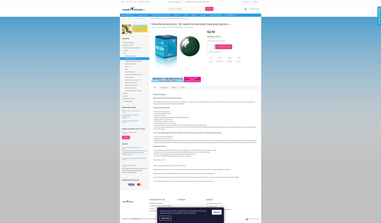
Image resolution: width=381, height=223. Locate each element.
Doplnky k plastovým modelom (132, 48)
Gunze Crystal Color (131, 88)
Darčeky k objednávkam (129, 165)
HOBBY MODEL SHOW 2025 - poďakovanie (131, 115)
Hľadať (209, 9)
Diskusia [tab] (174, 88)
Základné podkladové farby (133, 61)
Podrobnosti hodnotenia (175, 27)
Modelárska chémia (128, 99)
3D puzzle (126, 51)
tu (195, 213)
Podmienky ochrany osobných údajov (197, 2)
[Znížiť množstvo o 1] (214, 48)
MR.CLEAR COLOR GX (131, 85)
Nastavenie (165, 218)
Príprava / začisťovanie (129, 132)
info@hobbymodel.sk (215, 204)
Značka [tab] (182, 88)
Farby (124, 53)
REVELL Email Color (130, 56)
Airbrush (125, 96)
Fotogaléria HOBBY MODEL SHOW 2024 (134, 158)
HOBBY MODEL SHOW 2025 (130, 121)
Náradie (125, 93)
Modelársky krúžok (155, 211)
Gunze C (127, 67)
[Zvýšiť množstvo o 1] (214, 46)
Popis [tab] (155, 88)
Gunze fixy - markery (131, 83)
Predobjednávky (128, 101)
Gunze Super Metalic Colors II (133, 75)
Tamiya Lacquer (129, 77)
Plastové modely (128, 45)
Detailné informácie (213, 52)
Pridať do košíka (225, 47)
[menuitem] (128, 15)
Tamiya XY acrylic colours (132, 80)
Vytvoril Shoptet (254, 219)
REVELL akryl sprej (130, 64)
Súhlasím (216, 212)
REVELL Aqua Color (130, 59)
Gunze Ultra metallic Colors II (133, 91)
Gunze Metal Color (130, 72)
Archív (126, 137)
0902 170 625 (213, 207)
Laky (126, 69)
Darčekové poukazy (129, 43)
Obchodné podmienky (174, 2)
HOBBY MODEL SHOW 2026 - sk (131, 111)
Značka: (188, 27)
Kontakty (152, 208)
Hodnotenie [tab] (164, 88)
